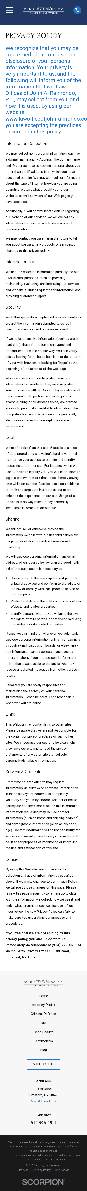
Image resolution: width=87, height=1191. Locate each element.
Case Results (43, 1032)
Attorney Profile (43, 1005)
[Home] (43, 10)
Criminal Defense (43, 1014)
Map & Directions (43, 1101)
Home (43, 996)
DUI (43, 1023)
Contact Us (43, 1064)
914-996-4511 (43, 1122)
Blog (43, 1050)
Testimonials (43, 1041)
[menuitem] (23, 1170)
